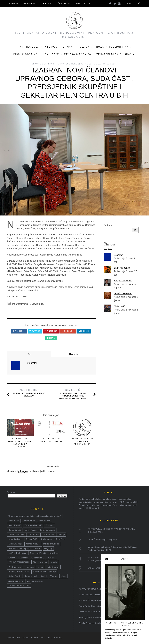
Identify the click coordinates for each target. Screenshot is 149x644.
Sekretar (118, 255)
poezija (54, 562)
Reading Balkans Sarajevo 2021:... (94, 617)
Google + (68, 331)
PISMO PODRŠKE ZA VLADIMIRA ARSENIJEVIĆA (82, 441)
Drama (67, 47)
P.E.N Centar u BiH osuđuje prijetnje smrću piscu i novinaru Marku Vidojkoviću (73, 394)
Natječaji (48, 548)
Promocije (29, 567)
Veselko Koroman (123, 293)
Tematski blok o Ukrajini (116, 54)
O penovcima (37, 558)
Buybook (50, 525)
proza (40, 567)
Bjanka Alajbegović (33, 525)
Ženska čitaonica (77, 54)
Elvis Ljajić (119, 306)
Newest (105, 249)
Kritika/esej (60, 539)
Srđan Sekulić (14, 576)
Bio (29, 354)
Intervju (51, 47)
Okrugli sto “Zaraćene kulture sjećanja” (29, 392)
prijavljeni (23, 471)
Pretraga (108, 225)
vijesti (63, 576)
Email (52, 338)
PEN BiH (51, 558)
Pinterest (51, 331)
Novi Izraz (51, 54)
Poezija (83, 47)
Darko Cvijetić (14, 530)
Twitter (35, 331)
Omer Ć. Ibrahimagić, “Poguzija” (102, 539)
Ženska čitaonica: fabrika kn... (92, 623)
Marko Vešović (32, 544)
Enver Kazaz (31, 530)
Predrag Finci (14, 567)
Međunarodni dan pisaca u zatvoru (24, 548)
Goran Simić (48, 534)
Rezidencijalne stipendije (44, 571)
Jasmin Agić (31, 539)
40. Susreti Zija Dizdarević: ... (92, 595)
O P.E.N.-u (47, 3)
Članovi (14, 11)
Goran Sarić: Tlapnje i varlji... (92, 606)
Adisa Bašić (13, 520)
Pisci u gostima (25, 54)
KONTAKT (29, 11)
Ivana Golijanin (15, 539)
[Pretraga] (135, 230)
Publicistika (118, 47)
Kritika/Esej (29, 47)
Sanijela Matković (123, 280)
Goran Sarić (33, 534)
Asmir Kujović (14, 525)
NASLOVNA (29, 3)
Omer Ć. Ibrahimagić (18, 558)
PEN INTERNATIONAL (18, 562)
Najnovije (73, 354)
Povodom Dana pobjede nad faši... (94, 600)
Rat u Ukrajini (53, 567)
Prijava (13, 3)
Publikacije (83, 3)
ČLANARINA (64, 3)
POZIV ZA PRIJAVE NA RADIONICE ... (96, 589)
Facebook (20, 331)
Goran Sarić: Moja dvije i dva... (93, 612)
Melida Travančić (51, 544)
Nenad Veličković (38, 553)
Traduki (53, 576)
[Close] (106, 559)
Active (110, 249)
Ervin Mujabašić (122, 268)
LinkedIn (84, 331)
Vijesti (89, 64)
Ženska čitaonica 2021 (18, 585)
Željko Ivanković (15, 581)
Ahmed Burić (29, 520)
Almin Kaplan (44, 520)
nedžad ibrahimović (17, 553)
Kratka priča (46, 539)
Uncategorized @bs (71, 64)
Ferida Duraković (16, 534)
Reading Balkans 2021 (18, 571)
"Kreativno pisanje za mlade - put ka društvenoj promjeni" (34, 516)
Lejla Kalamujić (15, 544)
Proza (99, 47)
